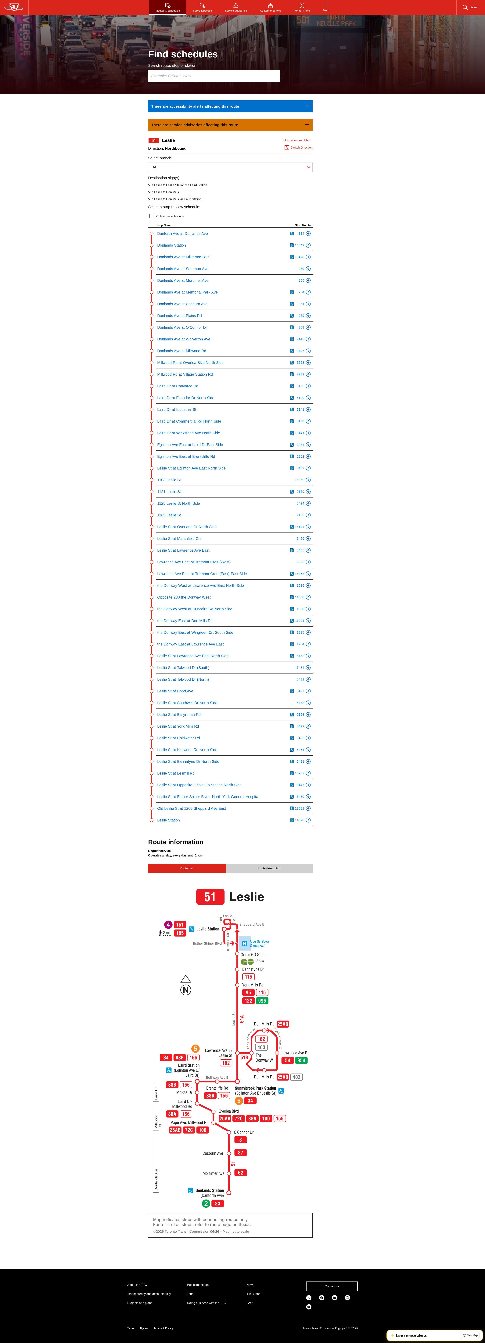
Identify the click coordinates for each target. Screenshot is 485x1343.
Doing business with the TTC (206, 1303)
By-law (144, 1328)
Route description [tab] (269, 868)
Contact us (332, 1286)
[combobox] (214, 76)
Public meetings (198, 1284)
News (250, 1284)
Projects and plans (139, 1303)
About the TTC (137, 1284)
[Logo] (14, 7)
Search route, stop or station (172, 65)
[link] (230, 106)
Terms (130, 1328)
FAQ (249, 1303)
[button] (326, 7)
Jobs (190, 1294)
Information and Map (296, 140)
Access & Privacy (164, 1328)
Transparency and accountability (149, 1294)
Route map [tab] (187, 868)
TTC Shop (253, 1294)
